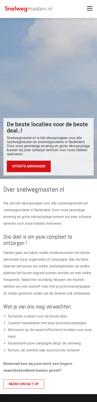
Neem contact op (24, 384)
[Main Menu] (90, 8)
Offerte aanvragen (28, 166)
